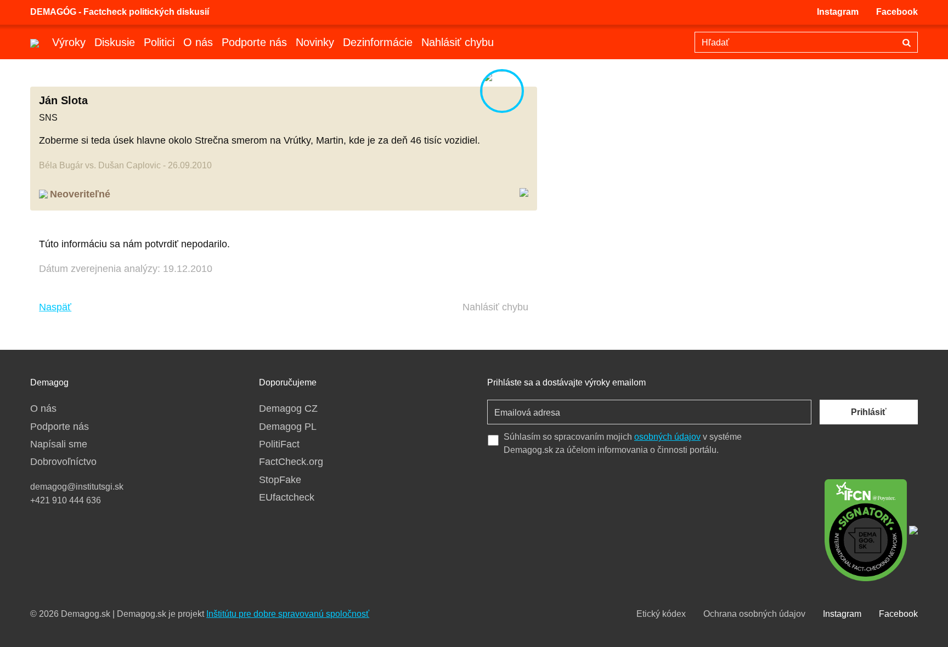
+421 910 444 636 (65, 500)
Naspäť (55, 307)
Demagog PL (288, 426)
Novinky (315, 42)
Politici (159, 42)
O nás (198, 42)
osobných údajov (667, 436)
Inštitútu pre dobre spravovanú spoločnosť (287, 613)
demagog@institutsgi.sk (76, 486)
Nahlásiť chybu (457, 42)
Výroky (69, 42)
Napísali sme (58, 444)
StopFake (280, 479)
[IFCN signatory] (866, 529)
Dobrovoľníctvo (63, 461)
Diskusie (114, 42)
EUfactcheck (286, 497)
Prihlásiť (869, 412)
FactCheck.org (291, 461)
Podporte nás (254, 42)
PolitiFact (279, 444)
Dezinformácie (378, 42)
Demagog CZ (288, 408)
